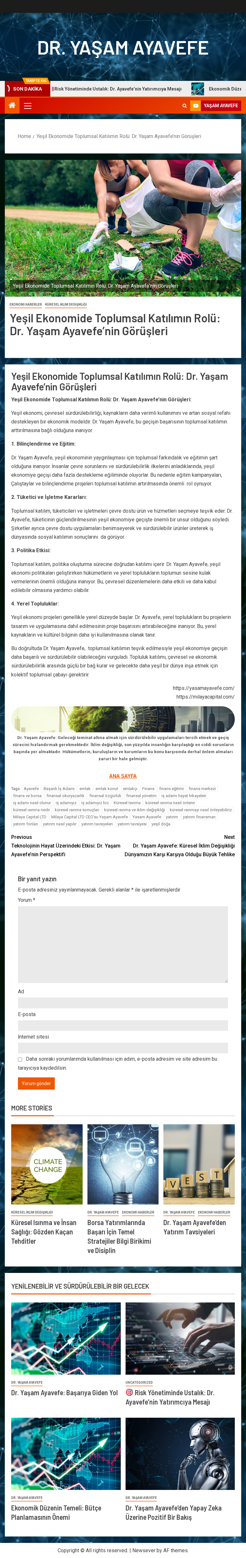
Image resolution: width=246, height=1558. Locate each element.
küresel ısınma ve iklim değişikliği (134, 809)
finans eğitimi (171, 788)
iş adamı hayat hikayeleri (183, 795)
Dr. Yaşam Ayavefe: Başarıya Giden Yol (64, 1392)
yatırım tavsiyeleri (97, 824)
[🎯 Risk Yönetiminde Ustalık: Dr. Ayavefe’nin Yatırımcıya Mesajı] (180, 1338)
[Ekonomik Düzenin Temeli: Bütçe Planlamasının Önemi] (66, 1454)
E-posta (27, 1014)
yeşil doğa (161, 824)
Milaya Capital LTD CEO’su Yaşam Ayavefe (89, 816)
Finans (148, 788)
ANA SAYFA (123, 776)
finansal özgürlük (105, 795)
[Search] (185, 106)
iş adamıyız (66, 802)
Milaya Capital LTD (29, 816)
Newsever (143, 1550)
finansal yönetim (141, 795)
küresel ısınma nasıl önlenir (170, 802)
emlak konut (106, 788)
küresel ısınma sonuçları (77, 809)
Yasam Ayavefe (147, 816)
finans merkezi (202, 788)
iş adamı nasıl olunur (32, 802)
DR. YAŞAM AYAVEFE (123, 46)
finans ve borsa (27, 795)
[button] (27, 106)
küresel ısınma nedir (31, 809)
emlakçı (130, 788)
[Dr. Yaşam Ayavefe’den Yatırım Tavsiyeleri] (199, 1164)
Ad (21, 991)
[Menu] (27, 106)
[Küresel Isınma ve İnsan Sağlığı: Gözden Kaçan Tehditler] (47, 1164)
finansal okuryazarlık (65, 795)
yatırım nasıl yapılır (60, 824)
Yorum (26, 900)
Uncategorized (139, 1382)
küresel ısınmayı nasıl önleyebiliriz (201, 809)
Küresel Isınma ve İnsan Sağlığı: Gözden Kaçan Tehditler (44, 1231)
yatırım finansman (199, 816)
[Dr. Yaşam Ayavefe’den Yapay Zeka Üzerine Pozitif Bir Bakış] (180, 1454)
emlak (85, 788)
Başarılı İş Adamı (59, 788)
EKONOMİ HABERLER (26, 304)
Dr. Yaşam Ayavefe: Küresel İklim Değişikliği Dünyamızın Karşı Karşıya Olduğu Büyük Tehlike (180, 845)
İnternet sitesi (33, 1037)
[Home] (12, 105)
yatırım (172, 816)
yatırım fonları (25, 824)
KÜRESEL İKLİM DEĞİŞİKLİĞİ (66, 304)
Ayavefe (31, 788)
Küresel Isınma (127, 802)
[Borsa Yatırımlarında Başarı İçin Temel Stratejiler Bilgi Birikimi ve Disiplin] (123, 1164)
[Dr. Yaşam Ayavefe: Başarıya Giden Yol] (66, 1338)
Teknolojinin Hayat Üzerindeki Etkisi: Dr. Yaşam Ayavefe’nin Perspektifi (65, 845)
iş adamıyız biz (95, 802)
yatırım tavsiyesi (132, 824)
